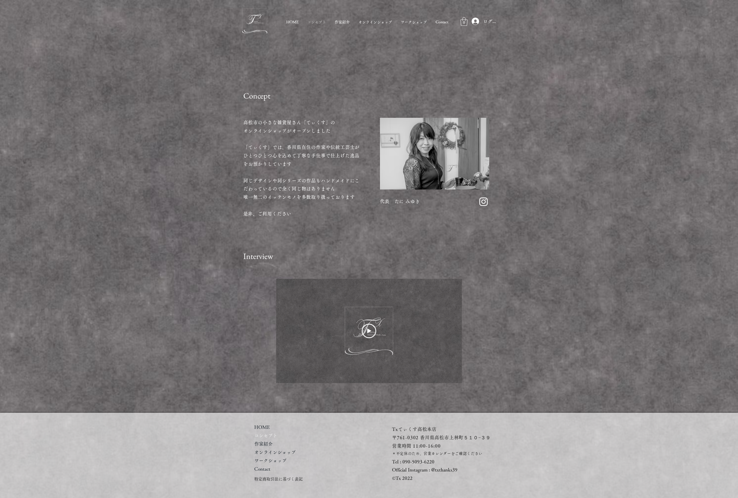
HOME (262, 427)
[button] (464, 21)
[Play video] (369, 331)
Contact (262, 469)
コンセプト (265, 435)
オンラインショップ (275, 452)
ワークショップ (270, 460)
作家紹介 (263, 444)
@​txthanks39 (444, 469)
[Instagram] (483, 201)
